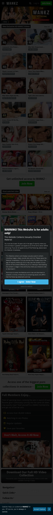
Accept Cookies (39, 509)
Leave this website (26, 286)
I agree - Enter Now (26, 281)
